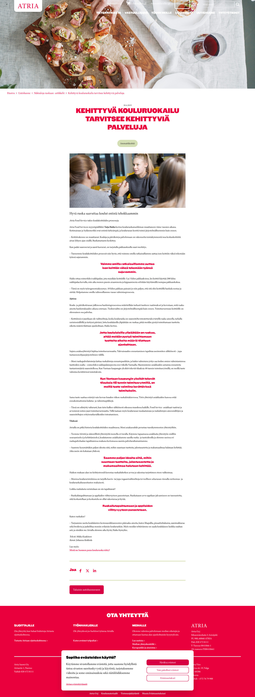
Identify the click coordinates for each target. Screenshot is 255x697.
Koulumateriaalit (109, 693)
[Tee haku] (237, 4)
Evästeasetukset (167, 678)
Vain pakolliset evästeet (168, 670)
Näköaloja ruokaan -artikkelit (49, 93)
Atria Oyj (93, 693)
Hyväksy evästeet (168, 662)
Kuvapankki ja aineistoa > (144, 647)
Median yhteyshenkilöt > (144, 644)
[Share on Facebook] (80, 570)
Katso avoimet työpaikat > (85, 640)
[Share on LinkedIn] (94, 570)
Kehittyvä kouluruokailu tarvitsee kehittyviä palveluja (96, 93)
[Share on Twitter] (87, 570)
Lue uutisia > (138, 640)
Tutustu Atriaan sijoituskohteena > (31, 640)
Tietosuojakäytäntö (130, 693)
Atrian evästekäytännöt (76, 684)
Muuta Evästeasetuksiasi (154, 693)
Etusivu (11, 93)
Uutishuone (24, 93)
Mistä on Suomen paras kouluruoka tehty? (90, 550)
